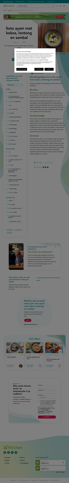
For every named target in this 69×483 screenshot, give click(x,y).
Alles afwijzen (39, 69)
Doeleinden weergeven (21, 69)
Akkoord (49, 69)
